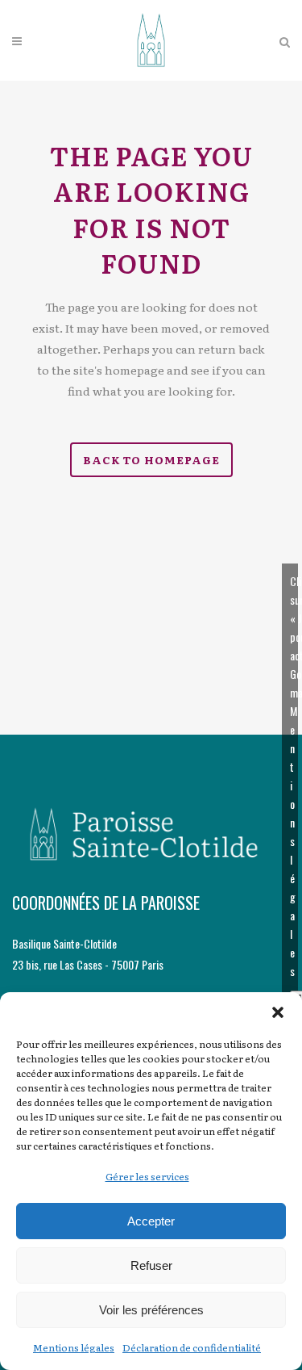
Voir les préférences (151, 1310)
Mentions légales (73, 1347)
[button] (278, 1012)
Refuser (151, 1265)
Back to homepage (151, 459)
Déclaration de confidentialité (191, 1347)
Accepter (151, 1221)
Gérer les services (147, 1176)
